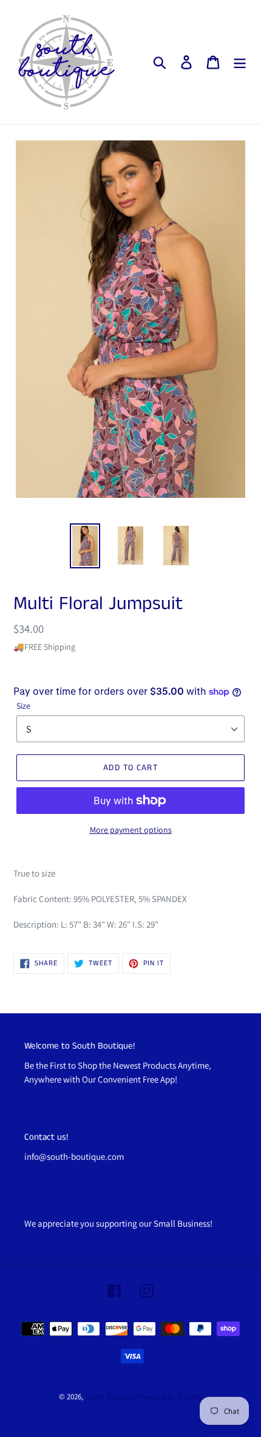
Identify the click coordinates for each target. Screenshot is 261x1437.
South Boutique (110, 1396)
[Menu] (239, 62)
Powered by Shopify (170, 1396)
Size (23, 705)
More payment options (131, 829)
